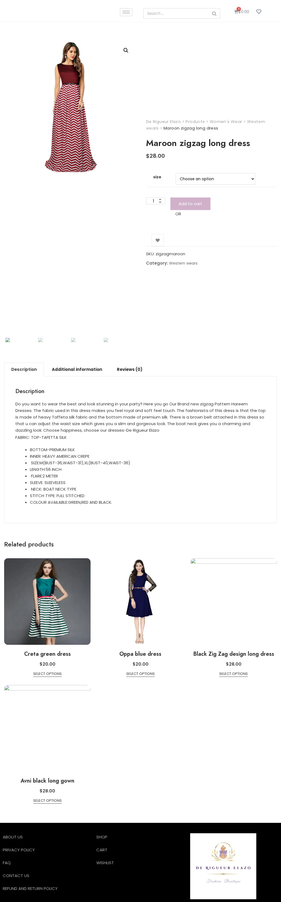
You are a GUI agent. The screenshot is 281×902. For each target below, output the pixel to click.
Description (24, 369)
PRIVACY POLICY (19, 850)
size (157, 177)
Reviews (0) (129, 369)
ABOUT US (13, 837)
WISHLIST (105, 863)
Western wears (183, 263)
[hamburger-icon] (126, 12)
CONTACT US (16, 875)
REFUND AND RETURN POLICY (30, 888)
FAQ (7, 863)
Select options (47, 673)
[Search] (214, 13)
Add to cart (190, 204)
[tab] (24, 369)
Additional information (77, 369)
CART (101, 850)
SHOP (101, 837)
